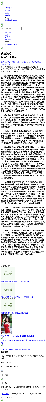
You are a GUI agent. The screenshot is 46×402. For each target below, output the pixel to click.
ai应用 (7, 13)
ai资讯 (7, 11)
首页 (2, 349)
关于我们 (9, 8)
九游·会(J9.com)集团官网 (10, 62)
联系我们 (9, 15)
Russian (14, 20)
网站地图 (5, 394)
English (8, 20)
